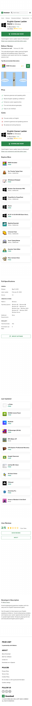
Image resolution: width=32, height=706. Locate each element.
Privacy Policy (5, 671)
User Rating (10, 28)
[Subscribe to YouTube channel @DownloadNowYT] (10, 691)
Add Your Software (6, 657)
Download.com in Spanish (8, 662)
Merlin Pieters (6, 602)
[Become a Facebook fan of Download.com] (3, 691)
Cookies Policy (5, 677)
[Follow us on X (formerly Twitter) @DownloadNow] (6, 691)
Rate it (16, 537)
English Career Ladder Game (17, 22)
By (11, 26)
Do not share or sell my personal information (13, 679)
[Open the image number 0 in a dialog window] (14, 79)
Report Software (17, 336)
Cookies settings (6, 682)
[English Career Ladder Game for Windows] (3, 25)
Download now (17, 34)
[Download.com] (5, 13)
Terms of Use (5, 674)
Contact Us (5, 659)
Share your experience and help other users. (14, 41)
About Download (6, 654)
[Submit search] (11, 12)
